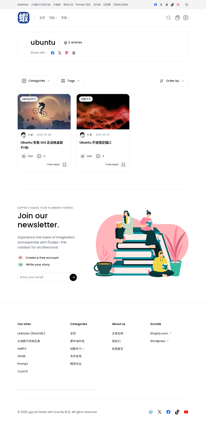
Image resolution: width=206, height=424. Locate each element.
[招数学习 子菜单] (83, 348)
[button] (186, 4)
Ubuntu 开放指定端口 (95, 142)
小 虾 (30, 134)
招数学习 (86, 99)
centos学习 (29, 99)
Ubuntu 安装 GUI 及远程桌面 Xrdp (42, 145)
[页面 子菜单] (68, 17)
